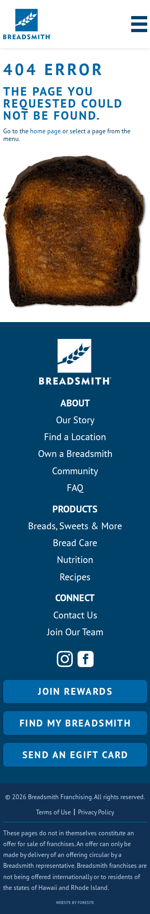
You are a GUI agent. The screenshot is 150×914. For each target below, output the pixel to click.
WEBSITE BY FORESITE (75, 902)
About (75, 403)
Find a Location (75, 436)
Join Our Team (75, 632)
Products (75, 509)
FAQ (75, 487)
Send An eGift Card (75, 755)
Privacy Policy (96, 812)
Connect (75, 598)
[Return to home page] (27, 24)
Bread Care (75, 543)
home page (45, 131)
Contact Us (75, 615)
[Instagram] (65, 659)
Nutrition (75, 559)
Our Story (75, 420)
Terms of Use (53, 812)
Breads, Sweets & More (75, 526)
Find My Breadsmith (75, 723)
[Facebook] (86, 659)
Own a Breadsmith (75, 453)
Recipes (75, 577)
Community (75, 471)
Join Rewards (75, 691)
